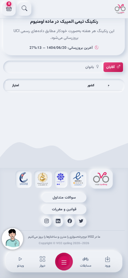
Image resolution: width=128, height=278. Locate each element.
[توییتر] (81, 222)
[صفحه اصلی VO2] (101, 179)
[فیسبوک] (70, 222)
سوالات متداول (64, 198)
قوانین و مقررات (64, 209)
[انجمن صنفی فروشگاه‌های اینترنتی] (61, 179)
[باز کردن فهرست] (64, 262)
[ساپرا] (23, 179)
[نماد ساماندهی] (43, 179)
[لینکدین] (58, 222)
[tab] (113, 67)
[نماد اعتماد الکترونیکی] (77, 179)
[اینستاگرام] (47, 222)
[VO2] (120, 9)
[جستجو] (24, 9)
